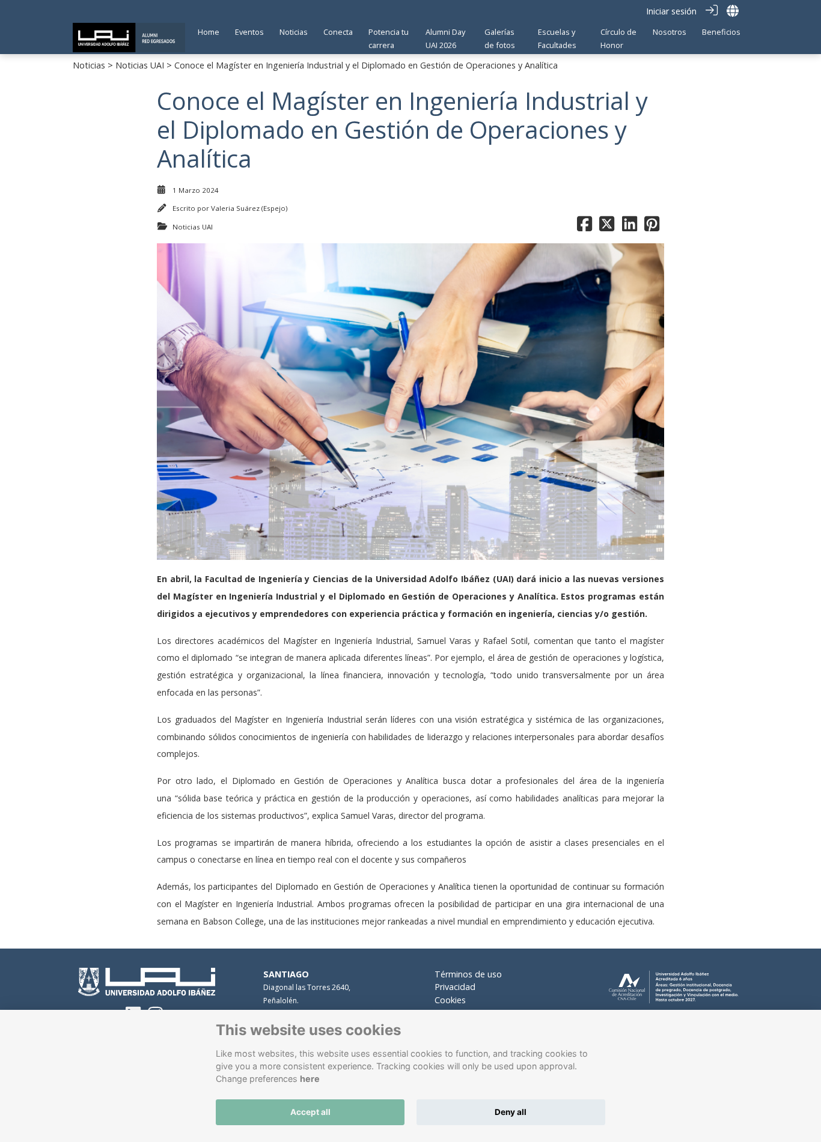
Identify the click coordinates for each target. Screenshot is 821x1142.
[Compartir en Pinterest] (651, 226)
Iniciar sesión (671, 11)
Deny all (510, 1112)
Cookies (450, 1000)
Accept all (310, 1112)
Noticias (89, 65)
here (310, 1079)
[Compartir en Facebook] (584, 226)
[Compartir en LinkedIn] (629, 226)
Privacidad (455, 986)
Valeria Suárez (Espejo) (249, 208)
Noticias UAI (139, 65)
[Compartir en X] (606, 226)
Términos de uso (468, 974)
